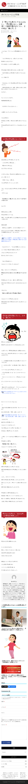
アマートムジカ (11, 781)
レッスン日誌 (4, 763)
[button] (4, 10)
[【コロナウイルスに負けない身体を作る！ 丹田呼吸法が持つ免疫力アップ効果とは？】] (14, 617)
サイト (3, 712)
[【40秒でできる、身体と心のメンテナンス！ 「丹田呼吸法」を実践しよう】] (12, 645)
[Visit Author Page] (14, 577)
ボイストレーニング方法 (8, 32)
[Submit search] (25, 752)
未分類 (2, 766)
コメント (4, 724)
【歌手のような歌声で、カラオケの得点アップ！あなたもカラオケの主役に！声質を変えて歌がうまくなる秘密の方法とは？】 (13, 239)
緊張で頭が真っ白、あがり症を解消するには (22, 775)
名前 (3, 701)
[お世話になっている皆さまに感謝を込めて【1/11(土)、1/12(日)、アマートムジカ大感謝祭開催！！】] (11, 669)
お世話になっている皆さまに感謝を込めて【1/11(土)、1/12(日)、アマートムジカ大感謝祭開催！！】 (13, 677)
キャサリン (14, 31)
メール (3, 707)
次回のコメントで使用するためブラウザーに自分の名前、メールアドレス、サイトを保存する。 (13, 720)
